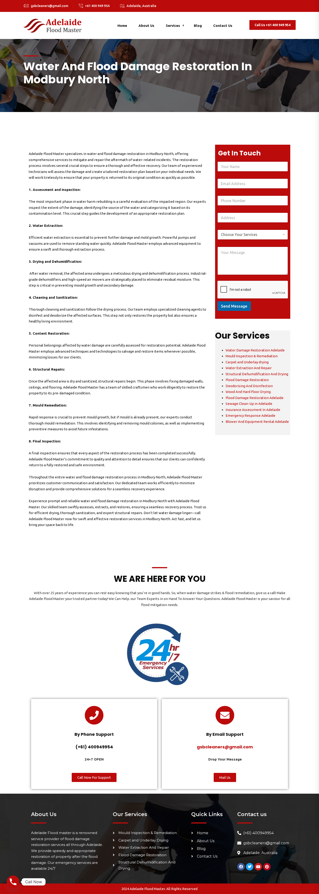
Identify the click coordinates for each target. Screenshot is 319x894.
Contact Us (222, 26)
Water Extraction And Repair (249, 368)
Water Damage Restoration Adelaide (255, 350)
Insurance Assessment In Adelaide (253, 410)
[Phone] (13, 882)
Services (173, 26)
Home (122, 26)
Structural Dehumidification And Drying (257, 374)
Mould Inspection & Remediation (252, 356)
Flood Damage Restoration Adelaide (255, 398)
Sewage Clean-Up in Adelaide (249, 404)
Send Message (234, 306)
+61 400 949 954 (97, 6)
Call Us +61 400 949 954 (273, 25)
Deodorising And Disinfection (249, 386)
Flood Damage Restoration (247, 380)
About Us (146, 26)
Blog (198, 26)
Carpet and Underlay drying (247, 362)
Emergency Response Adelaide (250, 415)
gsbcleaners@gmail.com (49, 6)
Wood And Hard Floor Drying (248, 392)
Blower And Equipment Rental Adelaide (257, 422)
